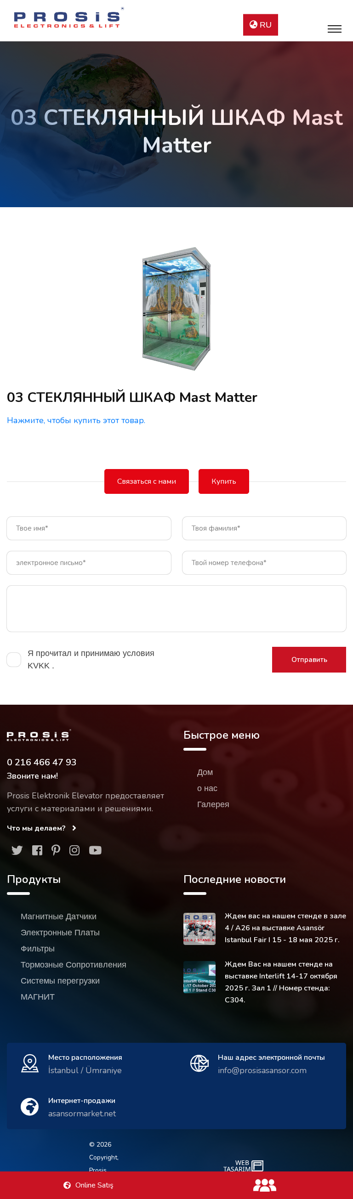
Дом (205, 772)
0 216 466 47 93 (42, 762)
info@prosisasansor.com (262, 1070)
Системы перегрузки (60, 980)
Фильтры (38, 948)
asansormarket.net (82, 1113)
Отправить (309, 659)
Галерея (213, 804)
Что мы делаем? (37, 828)
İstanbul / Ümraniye (85, 1070)
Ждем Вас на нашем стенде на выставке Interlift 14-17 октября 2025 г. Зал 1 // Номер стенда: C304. (281, 982)
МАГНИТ (38, 996)
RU (264, 24)
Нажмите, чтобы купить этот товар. (76, 420)
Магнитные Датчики (59, 916)
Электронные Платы (60, 932)
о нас (207, 788)
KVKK (40, 665)
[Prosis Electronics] (69, 17)
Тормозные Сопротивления (73, 964)
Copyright (103, 1157)
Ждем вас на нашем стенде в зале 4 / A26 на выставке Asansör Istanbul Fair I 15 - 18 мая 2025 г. (285, 928)
